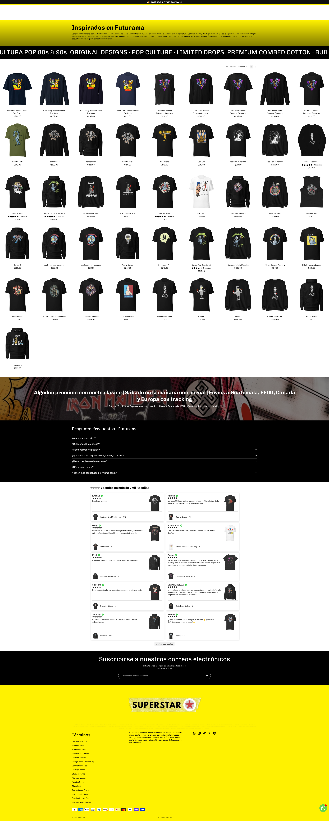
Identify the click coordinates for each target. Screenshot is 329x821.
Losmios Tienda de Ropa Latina (127, 725)
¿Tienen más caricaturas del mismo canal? (94, 472)
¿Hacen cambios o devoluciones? (89, 461)
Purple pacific (232, 726)
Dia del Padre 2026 (80, 741)
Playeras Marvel (78, 778)
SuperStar (81, 817)
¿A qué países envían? (84, 438)
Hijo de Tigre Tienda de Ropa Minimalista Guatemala (101, 725)
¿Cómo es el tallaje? (83, 467)
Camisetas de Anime (80, 790)
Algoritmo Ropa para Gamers (174, 725)
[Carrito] (254, 11)
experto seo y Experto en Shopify (189, 726)
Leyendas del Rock (80, 794)
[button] (242, 66)
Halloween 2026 (79, 749)
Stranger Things (78, 774)
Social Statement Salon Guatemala (144, 726)
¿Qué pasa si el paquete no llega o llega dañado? (98, 455)
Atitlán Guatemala (80, 725)
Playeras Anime (78, 770)
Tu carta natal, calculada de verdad (143, 728)
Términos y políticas (164, 817)
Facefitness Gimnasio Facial (98, 726)
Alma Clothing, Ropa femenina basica (167, 726)
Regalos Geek (78, 782)
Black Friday (77, 786)
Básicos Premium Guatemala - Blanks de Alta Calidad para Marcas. (190, 728)
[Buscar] (243, 11)
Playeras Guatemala (80, 753)
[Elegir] (30, 102)
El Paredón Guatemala (240, 725)
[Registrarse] (207, 675)
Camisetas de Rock (80, 766)
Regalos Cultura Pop (80, 798)
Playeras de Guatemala (81, 802)
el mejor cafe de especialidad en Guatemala (214, 726)
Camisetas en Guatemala (162, 728)
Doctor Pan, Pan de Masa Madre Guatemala (120, 726)
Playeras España (79, 758)
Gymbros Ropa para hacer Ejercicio (194, 725)
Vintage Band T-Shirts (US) (83, 761)
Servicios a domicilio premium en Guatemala (151, 725)
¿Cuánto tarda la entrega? (86, 443)
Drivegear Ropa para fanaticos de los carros (219, 725)
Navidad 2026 (78, 745)
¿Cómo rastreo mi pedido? (86, 449)
